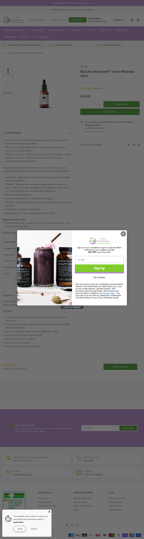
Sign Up (99, 268)
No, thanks (99, 277)
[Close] (49, 511)
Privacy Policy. (109, 293)
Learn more (18, 522)
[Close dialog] (123, 233)
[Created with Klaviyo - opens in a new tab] (72, 307)
